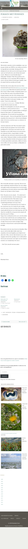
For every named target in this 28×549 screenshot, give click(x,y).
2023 (2, 484)
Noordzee (8, 311)
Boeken (16, 514)
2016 (2, 498)
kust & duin (5, 19)
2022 (2, 486)
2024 (2, 482)
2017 (2, 496)
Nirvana (15, 524)
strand (14, 311)
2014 (2, 502)
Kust (4, 311)
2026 (2, 477)
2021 (2, 488)
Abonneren (4, 374)
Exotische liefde (6, 320)
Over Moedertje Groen (7, 514)
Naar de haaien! (4, 304)
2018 (2, 494)
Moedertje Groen (7, 17)
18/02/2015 (16, 17)
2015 (2, 500)
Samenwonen (17, 298)
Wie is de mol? (22, 320)
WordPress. (20, 524)
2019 (2, 492)
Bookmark (5, 313)
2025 (2, 479)
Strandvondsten (20, 311)
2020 (2, 490)
